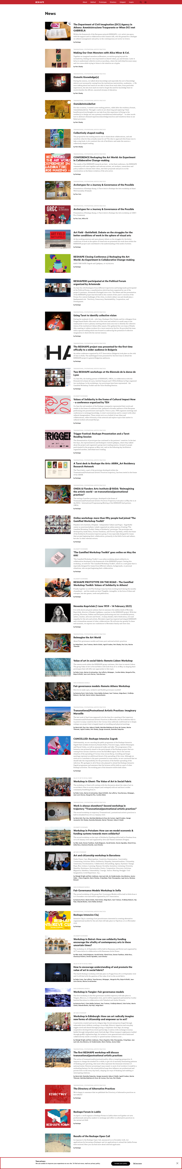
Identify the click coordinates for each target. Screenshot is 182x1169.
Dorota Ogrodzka (121, 843)
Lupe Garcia (125, 878)
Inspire (131, 2)
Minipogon (110, 672)
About (85, 2)
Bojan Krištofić (78, 674)
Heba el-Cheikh (94, 727)
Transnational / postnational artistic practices (89, 49)
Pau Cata (78, 194)
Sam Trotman (88, 644)
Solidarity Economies (80, 396)
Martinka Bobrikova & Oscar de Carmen (113, 727)
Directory (113, 2)
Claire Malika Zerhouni (101, 693)
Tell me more (137, 1163)
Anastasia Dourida (87, 845)
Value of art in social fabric (82, 778)
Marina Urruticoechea (91, 672)
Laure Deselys (98, 845)
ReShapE (40, 2)
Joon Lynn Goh (103, 876)
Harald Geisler (110, 843)
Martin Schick (97, 644)
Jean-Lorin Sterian (89, 674)
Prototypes (103, 2)
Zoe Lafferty (103, 672)
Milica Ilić (85, 218)
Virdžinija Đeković (127, 900)
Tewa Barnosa (100, 674)
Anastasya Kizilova (79, 956)
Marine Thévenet (107, 820)
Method (93, 2)
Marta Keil (78, 727)
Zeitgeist (123, 2)
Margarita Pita (130, 672)
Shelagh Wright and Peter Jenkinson (86, 876)
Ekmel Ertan (132, 843)
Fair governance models (81, 682)
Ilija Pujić (82, 695)
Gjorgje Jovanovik (104, 729)
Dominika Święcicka (117, 729)
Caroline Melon (120, 672)
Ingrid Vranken (108, 644)
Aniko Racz (77, 845)
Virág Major (103, 878)
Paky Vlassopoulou (114, 878)
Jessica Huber (116, 1042)
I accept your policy (120, 1163)
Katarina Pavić (80, 693)
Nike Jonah (78, 843)
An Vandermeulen (114, 876)
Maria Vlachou (94, 878)
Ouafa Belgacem (100, 843)
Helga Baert (79, 644)
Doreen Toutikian (88, 843)
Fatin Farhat (89, 693)
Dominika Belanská (95, 820)
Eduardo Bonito (100, 695)
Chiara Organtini (84, 878)
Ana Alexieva (125, 876)
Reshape (78, 42)
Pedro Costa (79, 672)
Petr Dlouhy (79, 66)
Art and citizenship (79, 852)
